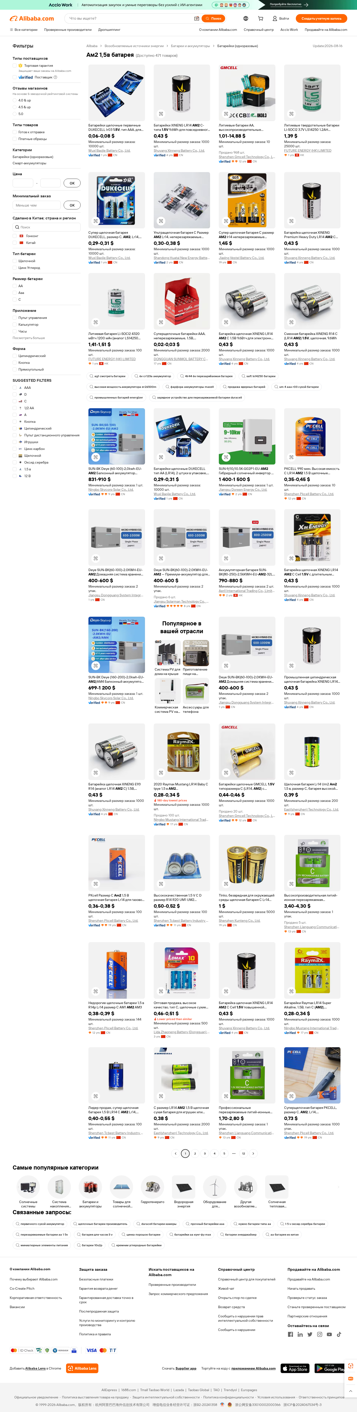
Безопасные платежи (96, 1279)
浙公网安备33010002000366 (257, 1405)
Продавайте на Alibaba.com (309, 1279)
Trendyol (230, 1390)
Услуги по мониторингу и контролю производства (107, 1323)
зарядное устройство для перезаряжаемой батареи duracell (199, 397)
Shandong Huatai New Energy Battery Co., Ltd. (182, 258)
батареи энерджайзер (240, 1234)
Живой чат (226, 1288)
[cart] (261, 19)
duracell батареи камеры (159, 1224)
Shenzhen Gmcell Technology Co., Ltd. (247, 157)
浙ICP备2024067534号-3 (302, 1405)
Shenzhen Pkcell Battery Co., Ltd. (309, 494)
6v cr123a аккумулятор (155, 376)
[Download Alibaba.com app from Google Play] (330, 1368)
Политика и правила (95, 1334)
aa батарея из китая (284, 1234)
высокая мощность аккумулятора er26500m (125, 387)
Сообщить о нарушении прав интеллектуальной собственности (245, 1318)
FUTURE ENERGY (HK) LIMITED (308, 150)
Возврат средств (231, 1307)
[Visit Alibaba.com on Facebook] (290, 1334)
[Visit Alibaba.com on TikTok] (339, 1334)
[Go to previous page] (175, 1153)
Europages (249, 1390)
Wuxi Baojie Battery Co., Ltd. (109, 150)
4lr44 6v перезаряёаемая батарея (208, 376)
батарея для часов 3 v (97, 1234)
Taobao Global (198, 1390)
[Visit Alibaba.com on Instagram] (320, 1334)
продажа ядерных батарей (246, 387)
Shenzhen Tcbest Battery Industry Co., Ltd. (182, 920)
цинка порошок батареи (143, 1234)
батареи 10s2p (92, 1245)
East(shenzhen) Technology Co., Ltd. (311, 809)
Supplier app (186, 1368)
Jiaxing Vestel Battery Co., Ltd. (241, 258)
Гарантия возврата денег (98, 1288)
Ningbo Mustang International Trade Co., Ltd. (182, 820)
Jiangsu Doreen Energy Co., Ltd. (243, 489)
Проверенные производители (172, 1285)
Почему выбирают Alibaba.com (34, 1279)
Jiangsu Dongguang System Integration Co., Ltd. (116, 595)
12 (243, 1153)
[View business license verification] (222, 1404)
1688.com (128, 1390)
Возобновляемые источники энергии (134, 46)
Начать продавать (301, 1288)
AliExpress (109, 1390)
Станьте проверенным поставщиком (317, 1307)
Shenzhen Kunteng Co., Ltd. (239, 920)
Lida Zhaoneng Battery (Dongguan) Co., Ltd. (182, 1032)
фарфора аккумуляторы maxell (192, 387)
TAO (216, 1390)
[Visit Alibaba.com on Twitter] (310, 1334)
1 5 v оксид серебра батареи (305, 1224)
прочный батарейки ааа (207, 1224)
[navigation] (47, 600)
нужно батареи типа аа (254, 1224)
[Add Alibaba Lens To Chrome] (82, 1368)
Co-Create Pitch (22, 1288)
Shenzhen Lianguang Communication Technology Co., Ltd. (312, 927)
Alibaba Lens (35, 1368)
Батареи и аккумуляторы (190, 46)
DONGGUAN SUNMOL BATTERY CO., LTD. (182, 359)
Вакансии (17, 1307)
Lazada (178, 1390)
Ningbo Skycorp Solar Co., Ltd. (111, 489)
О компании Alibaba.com (30, 1269)
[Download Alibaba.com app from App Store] (295, 1368)
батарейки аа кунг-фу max (192, 1234)
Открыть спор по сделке (237, 1298)
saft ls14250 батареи (260, 376)
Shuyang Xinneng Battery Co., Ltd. (179, 150)
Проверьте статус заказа (307, 1298)
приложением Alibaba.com (253, 1368)
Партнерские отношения (307, 1316)
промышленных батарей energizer (118, 397)
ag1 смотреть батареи (109, 376)
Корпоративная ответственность (36, 1298)
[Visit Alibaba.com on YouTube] (329, 1334)
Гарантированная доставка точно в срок (106, 1300)
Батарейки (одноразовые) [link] (237, 46)
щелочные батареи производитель (102, 1224)
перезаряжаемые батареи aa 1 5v (44, 1234)
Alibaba (91, 46)
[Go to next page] (253, 1153)
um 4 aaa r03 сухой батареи (299, 387)
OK (72, 183)
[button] (197, 18)
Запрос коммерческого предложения (178, 1294)
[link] (350, 1366)
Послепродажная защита (99, 1311)
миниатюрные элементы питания (44, 1245)
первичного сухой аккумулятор (42, 1224)
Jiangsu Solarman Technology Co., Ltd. (182, 601)
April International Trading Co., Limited (247, 591)
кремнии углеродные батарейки (139, 1245)
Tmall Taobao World (154, 1390)
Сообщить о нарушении (236, 1330)
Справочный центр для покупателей (246, 1279)
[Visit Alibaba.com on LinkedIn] (300, 1334)
